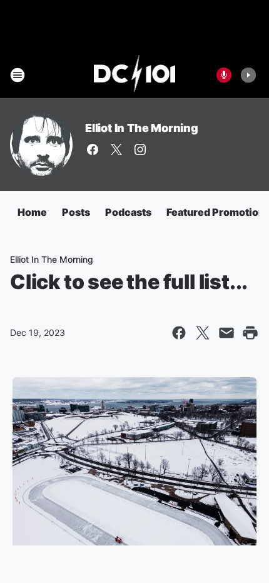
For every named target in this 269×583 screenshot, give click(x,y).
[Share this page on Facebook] (179, 333)
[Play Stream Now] (248, 75)
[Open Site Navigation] (17, 75)
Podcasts (128, 212)
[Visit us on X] (116, 149)
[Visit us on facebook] (92, 149)
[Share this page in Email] (226, 333)
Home (32, 212)
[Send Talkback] (223, 75)
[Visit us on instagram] (140, 149)
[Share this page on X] (202, 333)
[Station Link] (135, 75)
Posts (76, 212)
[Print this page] (250, 333)
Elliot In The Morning (141, 127)
